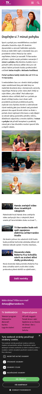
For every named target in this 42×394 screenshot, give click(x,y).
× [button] (39, 336)
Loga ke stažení (8, 327)
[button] (21, 390)
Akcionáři (5, 322)
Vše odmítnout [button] (21, 385)
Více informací (6, 352)
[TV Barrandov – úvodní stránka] (6, 3)
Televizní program (9, 316)
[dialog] (21, 363)
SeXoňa (25, 330)
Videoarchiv (6, 319)
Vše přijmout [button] (21, 379)
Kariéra (4, 325)
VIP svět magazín (29, 316)
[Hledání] (38, 2)
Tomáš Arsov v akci (29, 319)
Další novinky (21, 278)
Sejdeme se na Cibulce (31, 322)
